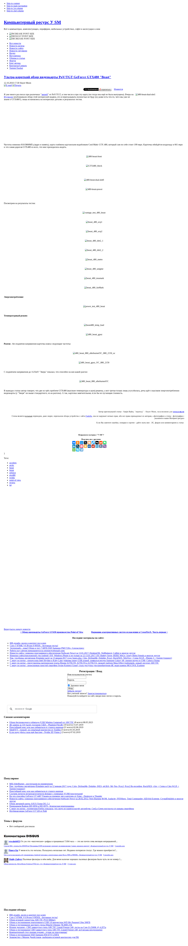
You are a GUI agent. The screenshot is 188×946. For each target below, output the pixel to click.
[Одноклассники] (77, 442)
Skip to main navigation (17, 6)
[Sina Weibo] (93, 446)
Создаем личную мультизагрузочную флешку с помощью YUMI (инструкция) (46, 794)
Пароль (70, 680)
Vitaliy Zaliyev (15, 859)
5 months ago (120, 846)
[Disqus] (94, 523)
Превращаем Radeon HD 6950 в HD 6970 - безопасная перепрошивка (41, 806)
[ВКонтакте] (74, 442)
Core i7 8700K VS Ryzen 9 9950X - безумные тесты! (34, 645)
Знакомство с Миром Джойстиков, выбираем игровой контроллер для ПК (44, 937)
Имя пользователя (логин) (79, 674)
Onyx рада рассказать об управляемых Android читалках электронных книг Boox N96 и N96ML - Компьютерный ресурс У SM (53, 855)
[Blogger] (89, 442)
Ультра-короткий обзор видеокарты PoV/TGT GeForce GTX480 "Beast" (57, 77)
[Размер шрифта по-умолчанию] (21, 36)
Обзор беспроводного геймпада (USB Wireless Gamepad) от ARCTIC (41, 722)
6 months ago (108, 855)
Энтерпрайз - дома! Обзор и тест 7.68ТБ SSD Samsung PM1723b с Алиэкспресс (47, 648)
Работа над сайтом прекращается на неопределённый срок (37, 650)
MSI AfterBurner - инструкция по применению (31, 784)
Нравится (118, 89)
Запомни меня (77, 685)
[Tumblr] (101, 446)
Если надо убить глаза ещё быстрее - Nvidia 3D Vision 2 (35, 732)
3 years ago (72, 864)
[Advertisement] (27, 755)
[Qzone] (85, 446)
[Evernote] (104, 442)
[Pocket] (81, 446)
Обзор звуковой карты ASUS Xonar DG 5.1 (29, 803)
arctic (11, 465)
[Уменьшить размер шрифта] (22, 38)
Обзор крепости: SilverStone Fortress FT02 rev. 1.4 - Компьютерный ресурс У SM (35, 864)
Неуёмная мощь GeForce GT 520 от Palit (28, 811)
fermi (11, 470)
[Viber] (104, 446)
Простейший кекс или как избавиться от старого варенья (36, 727)
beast (11, 468)
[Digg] (97, 442)
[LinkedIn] (74, 446)
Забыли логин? (74, 691)
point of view (15, 480)
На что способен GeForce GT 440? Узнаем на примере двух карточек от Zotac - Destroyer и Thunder (55, 796)
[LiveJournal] (77, 446)
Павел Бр (13, 850)
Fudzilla (89, 416)
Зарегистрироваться (97, 693)
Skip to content (13, 3)
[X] (85, 442)
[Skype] (77, 449)
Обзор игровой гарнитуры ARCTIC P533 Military (32, 920)
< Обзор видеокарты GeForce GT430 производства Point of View (51, 632)
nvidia (12, 478)
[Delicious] (93, 442)
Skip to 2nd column (15, 11)
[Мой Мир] (81, 442)
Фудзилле (8, 97)
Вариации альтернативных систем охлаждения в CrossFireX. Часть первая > (129, 632)
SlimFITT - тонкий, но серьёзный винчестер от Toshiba (35, 730)
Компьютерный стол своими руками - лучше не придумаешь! (38, 932)
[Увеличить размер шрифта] (21, 34)
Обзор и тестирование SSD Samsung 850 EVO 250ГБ (34, 935)
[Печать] (16, 85)
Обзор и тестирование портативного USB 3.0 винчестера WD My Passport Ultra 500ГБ (49, 922)
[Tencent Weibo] (97, 446)
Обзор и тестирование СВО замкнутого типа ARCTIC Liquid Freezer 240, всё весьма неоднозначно (55, 930)
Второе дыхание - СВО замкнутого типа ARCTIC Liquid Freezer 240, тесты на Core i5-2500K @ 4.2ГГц (57, 927)
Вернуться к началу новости (17, 629)
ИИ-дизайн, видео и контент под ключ (28, 643)
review (12, 482)
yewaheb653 (14, 841)
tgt (10, 485)
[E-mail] (8, 85)
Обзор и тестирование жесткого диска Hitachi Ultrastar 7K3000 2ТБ (40, 925)
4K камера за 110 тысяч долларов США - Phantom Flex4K (36, 725)
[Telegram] (81, 449)
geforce (12, 473)
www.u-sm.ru (178, 412)
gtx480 (12, 475)
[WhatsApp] (74, 449)
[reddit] (101, 442)
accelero (13, 463)
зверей (45, 94)
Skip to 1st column (15, 8)
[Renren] (89, 446)
